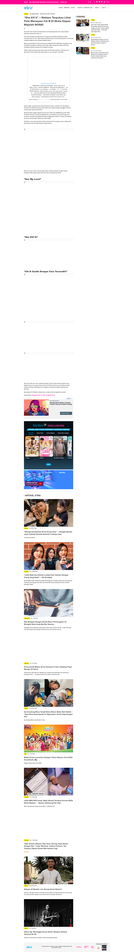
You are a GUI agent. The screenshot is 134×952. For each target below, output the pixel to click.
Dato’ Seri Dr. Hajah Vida (44, 99)
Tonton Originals (51, 433)
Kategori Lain (88, 7)
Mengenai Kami (86, 947)
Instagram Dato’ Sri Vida (38, 395)
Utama (60, 7)
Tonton (80, 7)
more (48, 464)
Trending (67, 7)
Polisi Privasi (92, 947)
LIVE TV (104, 7)
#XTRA (73, 7)
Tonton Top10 (40, 433)
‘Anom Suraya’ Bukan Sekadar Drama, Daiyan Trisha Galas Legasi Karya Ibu (50, 2)
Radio (97, 7)
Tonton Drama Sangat (63, 433)
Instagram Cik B (50, 395)
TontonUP (30, 432)
